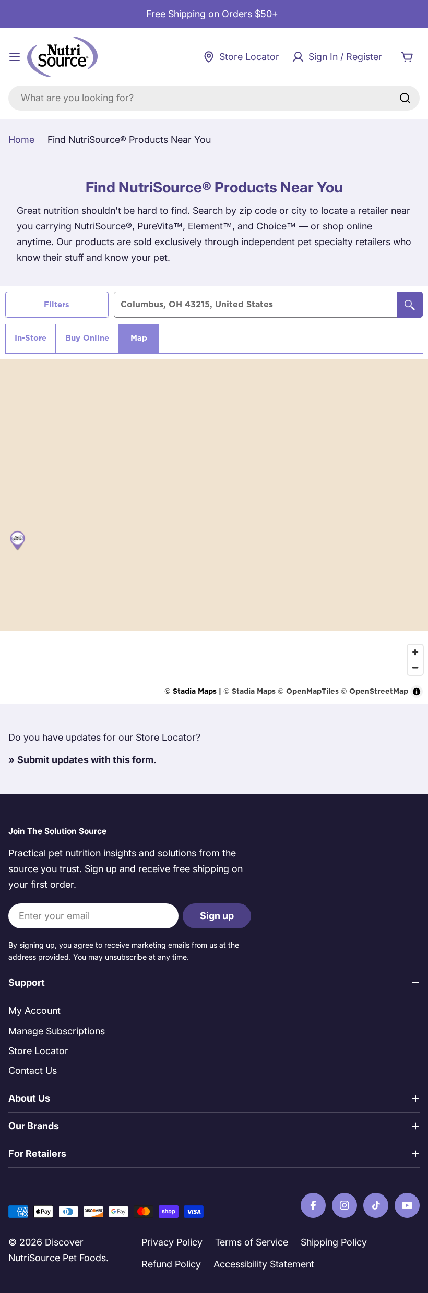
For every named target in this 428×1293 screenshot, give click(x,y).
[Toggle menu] (14, 57)
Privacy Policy (172, 1242)
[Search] (405, 98)
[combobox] (214, 98)
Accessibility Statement (263, 1264)
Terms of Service (251, 1242)
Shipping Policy (334, 1242)
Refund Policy (171, 1264)
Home (21, 139)
